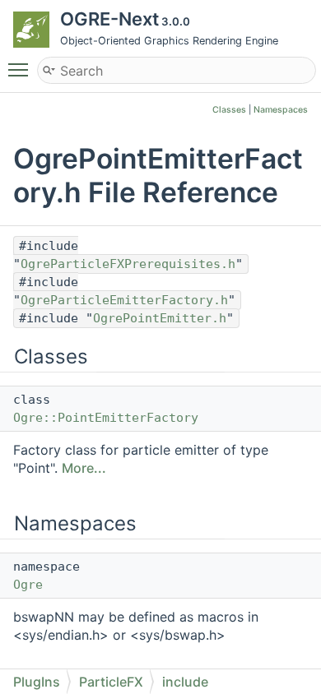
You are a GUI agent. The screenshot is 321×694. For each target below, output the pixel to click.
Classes (229, 109)
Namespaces (281, 109)
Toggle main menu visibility (21, 69)
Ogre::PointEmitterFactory (105, 417)
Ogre (28, 584)
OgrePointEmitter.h (159, 318)
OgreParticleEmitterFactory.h (124, 300)
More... (84, 468)
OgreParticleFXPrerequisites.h (128, 264)
